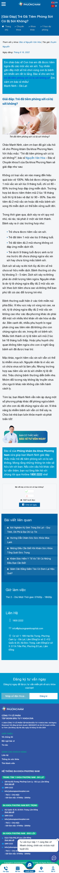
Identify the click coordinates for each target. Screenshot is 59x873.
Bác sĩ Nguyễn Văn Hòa (30, 42)
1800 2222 (17, 620)
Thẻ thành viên (8, 763)
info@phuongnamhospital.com (27, 628)
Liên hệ (5, 755)
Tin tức (5, 745)
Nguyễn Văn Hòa (35, 157)
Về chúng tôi (7, 737)
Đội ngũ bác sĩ (8, 741)
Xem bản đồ (9, 784)
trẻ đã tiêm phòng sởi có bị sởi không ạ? (27, 77)
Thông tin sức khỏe (10, 759)
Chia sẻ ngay (31, 505)
